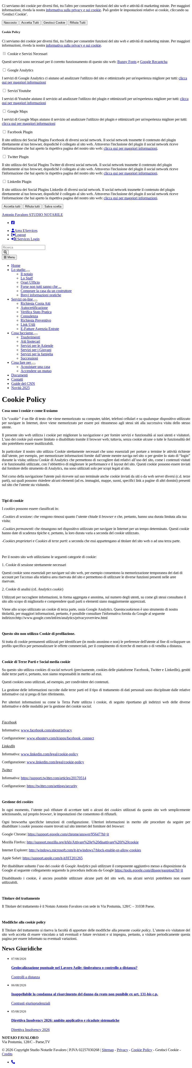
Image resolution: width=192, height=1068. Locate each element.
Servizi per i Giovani (36, 350)
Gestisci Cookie (54, 22)
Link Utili (28, 324)
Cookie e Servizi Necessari (27, 54)
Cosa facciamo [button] (22, 333)
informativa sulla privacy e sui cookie (73, 10)
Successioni (29, 358)
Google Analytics (20, 70)
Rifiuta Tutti (77, 22)
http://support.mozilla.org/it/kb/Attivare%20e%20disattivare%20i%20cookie (83, 842)
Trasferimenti (30, 337)
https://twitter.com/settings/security (52, 786)
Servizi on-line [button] (22, 299)
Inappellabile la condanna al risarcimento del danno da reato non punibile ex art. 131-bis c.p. (84, 994)
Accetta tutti (12, 206)
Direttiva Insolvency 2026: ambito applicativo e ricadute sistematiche (65, 1020)
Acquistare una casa (35, 367)
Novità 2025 (20, 388)
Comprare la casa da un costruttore (46, 291)
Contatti (17, 379)
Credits (7, 1054)
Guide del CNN (23, 384)
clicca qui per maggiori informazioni (28, 124)
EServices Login (27, 239)
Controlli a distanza (25, 977)
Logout (20, 235)
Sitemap (108, 1050)
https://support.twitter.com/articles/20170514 (53, 778)
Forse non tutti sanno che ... (41, 287)
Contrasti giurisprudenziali (30, 1003)
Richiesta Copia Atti (35, 303)
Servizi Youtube (19, 91)
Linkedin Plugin (19, 182)
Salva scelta (52, 206)
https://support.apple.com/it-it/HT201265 (52, 858)
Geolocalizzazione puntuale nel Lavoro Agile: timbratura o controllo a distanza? (74, 968)
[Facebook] (13, 223)
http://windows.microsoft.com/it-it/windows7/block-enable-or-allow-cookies (85, 850)
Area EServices (26, 231)
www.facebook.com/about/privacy (46, 730)
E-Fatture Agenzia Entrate (40, 329)
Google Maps (17, 111)
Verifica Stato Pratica (36, 312)
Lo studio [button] (18, 270)
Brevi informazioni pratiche (41, 295)
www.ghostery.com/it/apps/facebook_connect (60, 738)
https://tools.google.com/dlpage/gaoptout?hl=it (149, 870)
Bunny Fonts (127, 62)
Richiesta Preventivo (36, 320)
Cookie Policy (141, 1050)
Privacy (122, 1050)
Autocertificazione (34, 308)
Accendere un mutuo (36, 371)
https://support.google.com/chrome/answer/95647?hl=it (68, 834)
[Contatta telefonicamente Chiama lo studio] (13, 1062)
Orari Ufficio (30, 282)
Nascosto (10, 22)
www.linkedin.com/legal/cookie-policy (49, 754)
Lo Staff (27, 278)
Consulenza (29, 316)
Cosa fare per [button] (21, 362)
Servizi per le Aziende (37, 346)
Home (15, 265)
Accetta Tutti (30, 22)
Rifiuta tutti (32, 206)
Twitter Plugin (18, 157)
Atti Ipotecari (30, 341)
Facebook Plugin (20, 132)
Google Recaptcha (153, 62)
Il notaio (27, 274)
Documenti (19, 375)
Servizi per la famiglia (37, 354)
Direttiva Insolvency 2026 (30, 1030)
